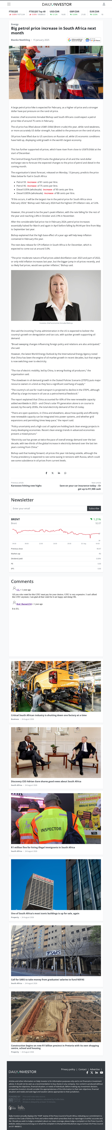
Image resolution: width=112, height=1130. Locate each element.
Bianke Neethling (20, 39)
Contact (83, 1069)
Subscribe (94, 508)
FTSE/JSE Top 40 (37, 11)
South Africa (16, 785)
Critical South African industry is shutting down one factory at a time (49, 715)
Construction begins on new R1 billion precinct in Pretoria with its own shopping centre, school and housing (55, 1047)
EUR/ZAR (94, 11)
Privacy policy (68, 1069)
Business (15, 719)
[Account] (104, 4)
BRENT (15, 519)
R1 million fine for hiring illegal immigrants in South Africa (43, 847)
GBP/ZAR (74, 11)
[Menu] (9, 4)
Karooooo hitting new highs (26, 485)
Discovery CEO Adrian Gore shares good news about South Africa (46, 781)
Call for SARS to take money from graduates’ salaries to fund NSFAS (47, 979)
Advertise (95, 1069)
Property (15, 917)
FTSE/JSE (13, 11)
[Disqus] (56, 619)
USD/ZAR (54, 11)
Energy (14, 24)
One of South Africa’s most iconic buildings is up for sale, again (45, 913)
